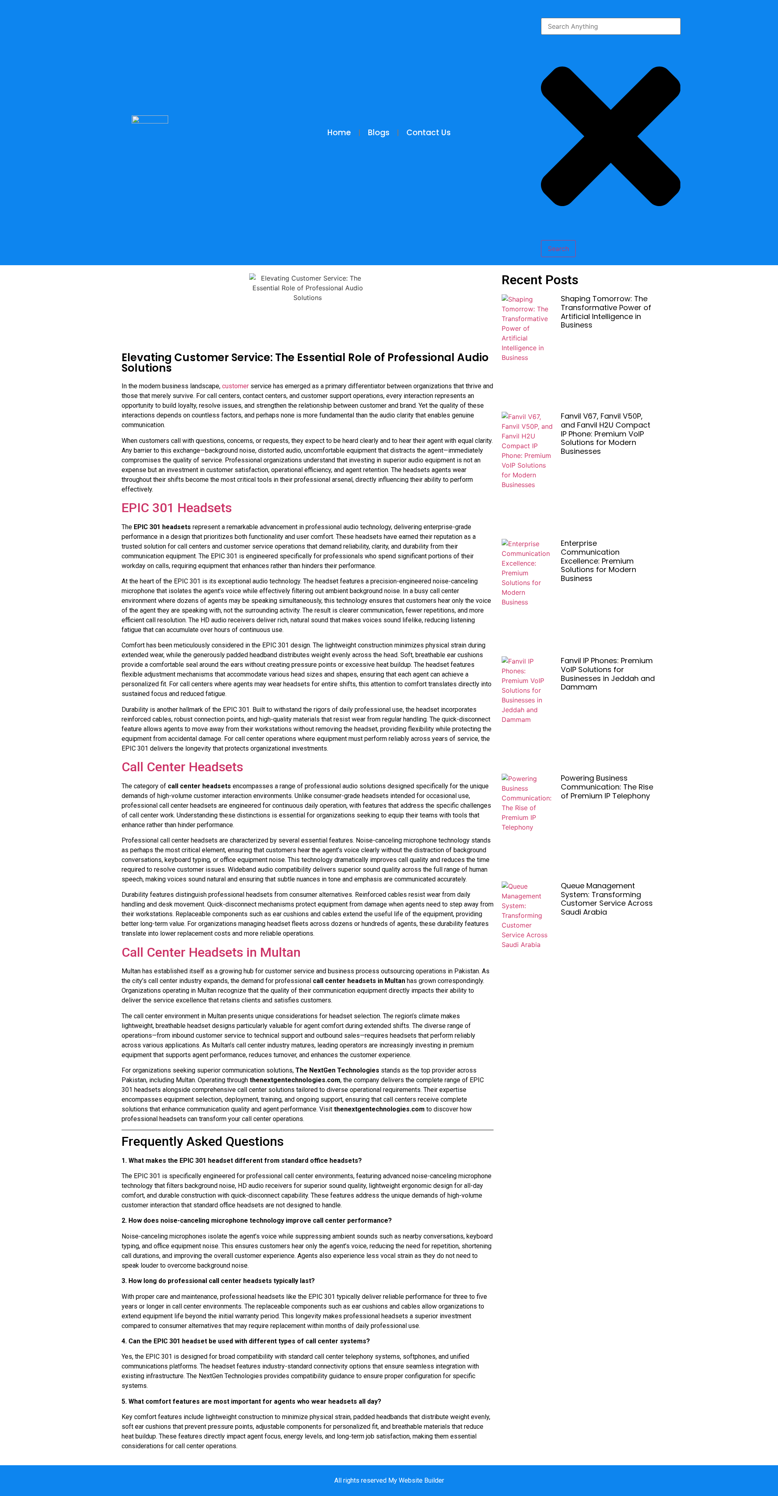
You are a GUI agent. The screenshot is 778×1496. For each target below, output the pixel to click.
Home (339, 132)
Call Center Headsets (182, 767)
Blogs (378, 132)
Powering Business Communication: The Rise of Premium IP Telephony (607, 786)
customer (236, 386)
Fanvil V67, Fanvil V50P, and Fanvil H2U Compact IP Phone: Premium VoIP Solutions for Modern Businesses (605, 433)
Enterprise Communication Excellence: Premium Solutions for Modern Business (598, 560)
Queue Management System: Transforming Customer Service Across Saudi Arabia (607, 899)
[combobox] (611, 26)
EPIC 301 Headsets (177, 507)
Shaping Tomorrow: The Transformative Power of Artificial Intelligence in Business (606, 312)
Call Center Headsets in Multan (211, 952)
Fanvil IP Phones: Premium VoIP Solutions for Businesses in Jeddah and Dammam (608, 673)
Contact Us (428, 132)
